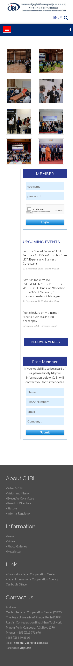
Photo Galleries (17, 546)
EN (55, 17)
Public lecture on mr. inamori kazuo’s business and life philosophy (41, 316)
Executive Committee (20, 498)
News (10, 536)
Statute (12, 508)
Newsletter (14, 551)
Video (11, 541)
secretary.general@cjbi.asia (31, 642)
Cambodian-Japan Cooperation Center (31, 574)
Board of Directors (19, 503)
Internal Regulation (19, 513)
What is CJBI (15, 488)
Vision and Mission (18, 493)
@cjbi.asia (25, 647)
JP (60, 17)
